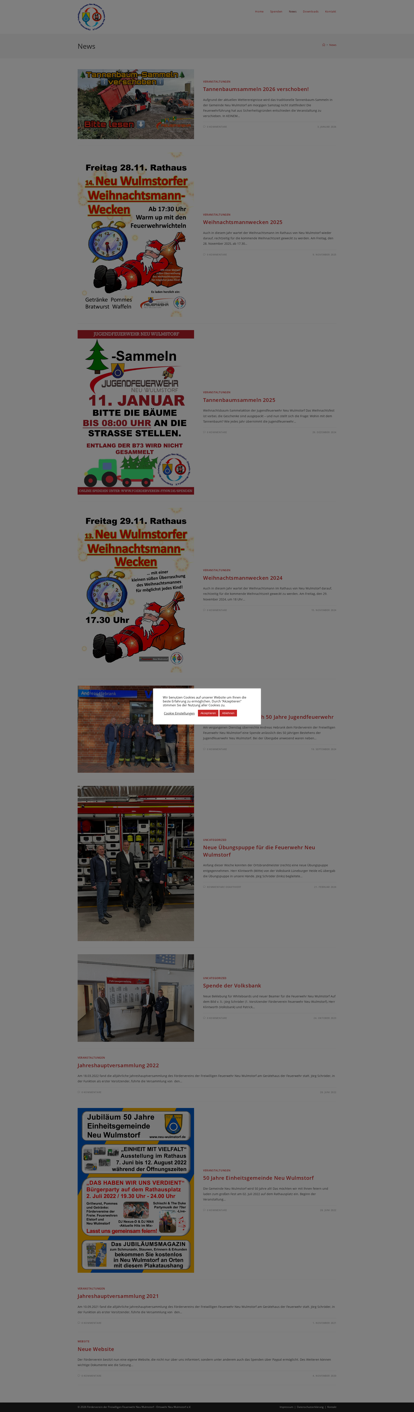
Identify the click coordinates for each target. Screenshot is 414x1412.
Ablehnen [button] (228, 713)
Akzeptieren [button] (208, 713)
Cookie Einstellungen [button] (179, 713)
